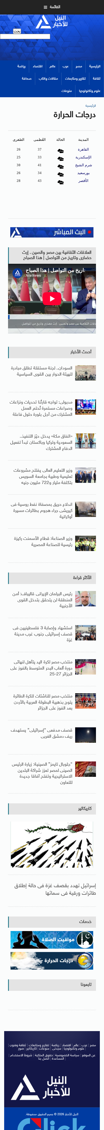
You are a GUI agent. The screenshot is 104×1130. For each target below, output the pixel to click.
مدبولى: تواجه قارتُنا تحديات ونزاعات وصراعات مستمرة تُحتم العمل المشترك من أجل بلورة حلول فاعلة (41, 408)
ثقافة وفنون (18, 1045)
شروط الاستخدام (21, 1055)
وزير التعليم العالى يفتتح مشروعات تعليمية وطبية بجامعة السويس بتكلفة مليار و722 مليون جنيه (43, 476)
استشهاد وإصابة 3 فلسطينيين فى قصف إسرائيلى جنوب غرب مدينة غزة (42, 634)
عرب (66, 66)
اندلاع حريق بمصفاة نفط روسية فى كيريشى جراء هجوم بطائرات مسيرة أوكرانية (41, 510)
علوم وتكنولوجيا (89, 91)
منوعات (67, 91)
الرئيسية (94, 66)
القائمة (55, 7)
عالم (52, 66)
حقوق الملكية (44, 1055)
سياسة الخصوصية (67, 1055)
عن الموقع (88, 1055)
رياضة (21, 66)
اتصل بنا (43, 1059)
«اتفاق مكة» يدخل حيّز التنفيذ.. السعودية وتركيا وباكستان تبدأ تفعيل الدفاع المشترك (41, 442)
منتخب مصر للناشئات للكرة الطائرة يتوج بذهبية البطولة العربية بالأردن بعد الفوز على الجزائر (42, 702)
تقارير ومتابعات (75, 79)
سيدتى (56, 1049)
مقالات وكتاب (48, 79)
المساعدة (58, 1059)
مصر (79, 66)
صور (21, 1049)
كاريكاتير (85, 808)
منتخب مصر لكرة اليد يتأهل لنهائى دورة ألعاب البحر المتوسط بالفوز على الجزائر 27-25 (41, 668)
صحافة (27, 79)
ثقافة (96, 79)
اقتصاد (37, 66)
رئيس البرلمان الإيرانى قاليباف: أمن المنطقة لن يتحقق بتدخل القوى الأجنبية (42, 600)
